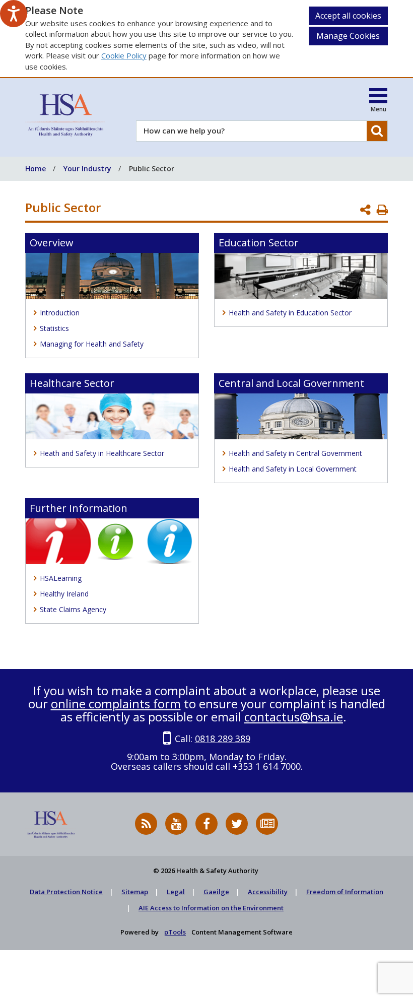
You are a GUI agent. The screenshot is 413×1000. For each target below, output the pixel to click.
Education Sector (259, 242)
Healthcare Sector (72, 383)
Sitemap (134, 891)
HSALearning (61, 578)
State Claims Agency (73, 609)
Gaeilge (216, 891)
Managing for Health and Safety (92, 344)
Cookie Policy (124, 55)
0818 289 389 (222, 738)
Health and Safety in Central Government (295, 453)
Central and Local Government (291, 383)
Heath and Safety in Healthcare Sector (102, 453)
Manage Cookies (348, 35)
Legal (176, 891)
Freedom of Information (344, 891)
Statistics (54, 328)
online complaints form (116, 703)
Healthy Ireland (64, 593)
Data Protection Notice (66, 891)
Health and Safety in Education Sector (290, 312)
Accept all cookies (348, 15)
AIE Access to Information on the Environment (211, 907)
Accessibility (268, 891)
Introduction (60, 312)
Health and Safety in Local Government (293, 469)
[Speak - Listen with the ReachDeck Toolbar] (13, 13)
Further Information (78, 508)
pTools (175, 932)
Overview (52, 242)
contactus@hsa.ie (293, 716)
